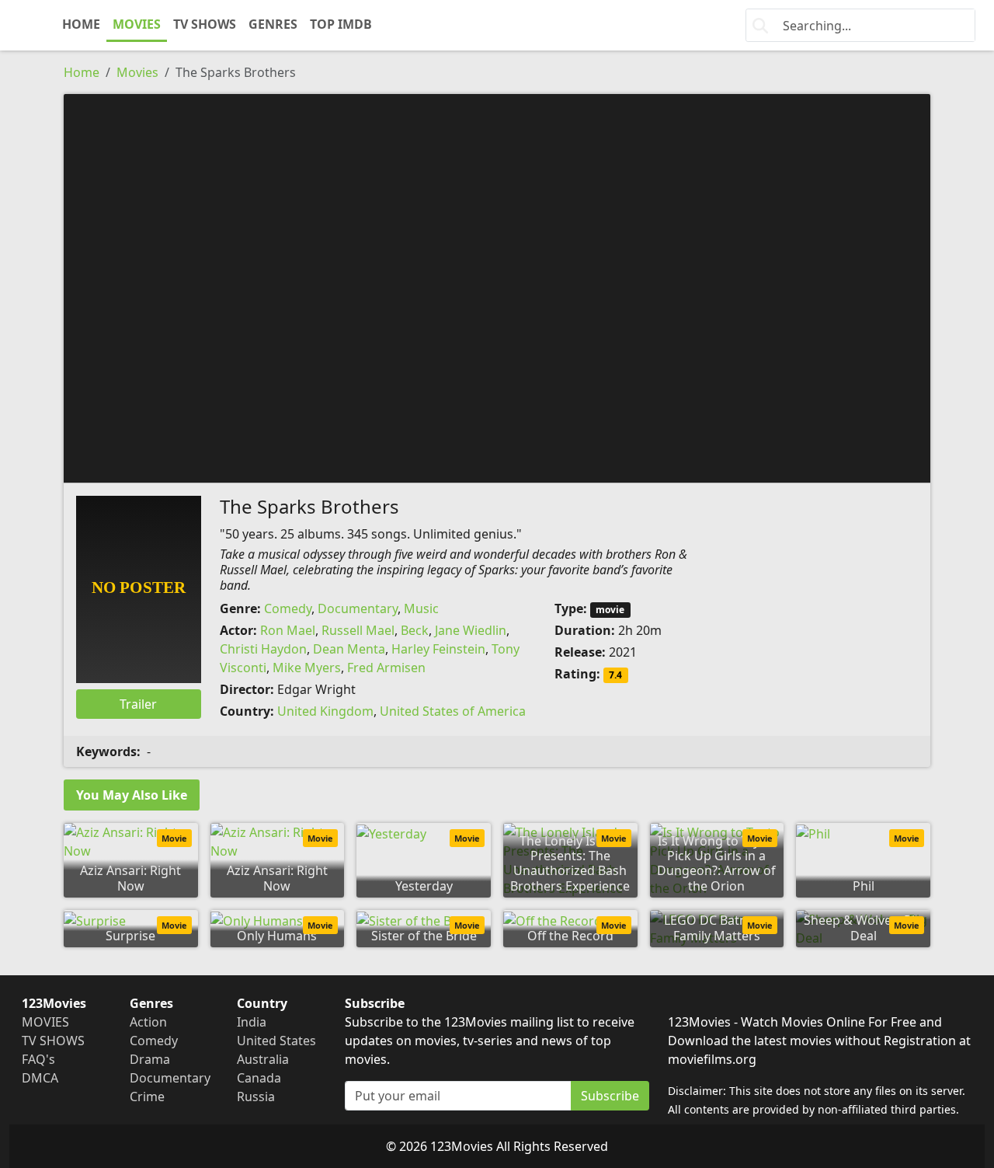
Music (421, 608)
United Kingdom (325, 711)
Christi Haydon (263, 648)
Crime (147, 1096)
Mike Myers (307, 667)
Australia (263, 1059)
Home (81, 72)
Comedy (287, 608)
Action (148, 1021)
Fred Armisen (386, 667)
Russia (256, 1096)
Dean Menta (349, 648)
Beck (415, 630)
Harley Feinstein (438, 648)
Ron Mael (287, 630)
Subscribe (610, 1095)
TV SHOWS (204, 24)
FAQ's (38, 1059)
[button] (497, 286)
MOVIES (137, 24)
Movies (137, 72)
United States (276, 1040)
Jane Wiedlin (470, 630)
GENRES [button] (272, 24)
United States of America (453, 711)
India (251, 1021)
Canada (259, 1077)
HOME (81, 24)
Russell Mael (357, 630)
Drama (150, 1059)
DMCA (40, 1077)
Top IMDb (341, 24)
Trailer (138, 704)
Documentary (358, 608)
